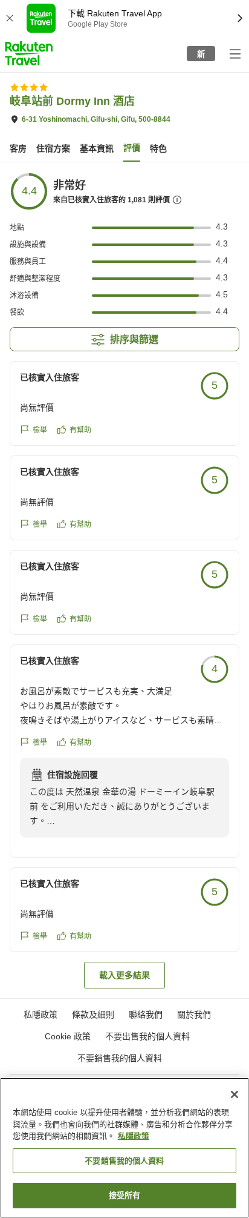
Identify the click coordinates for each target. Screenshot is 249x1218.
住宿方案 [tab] (53, 148)
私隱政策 (133, 1135)
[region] (124, 1147)
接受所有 (125, 1195)
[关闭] (234, 1094)
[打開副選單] (234, 53)
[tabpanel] (124, 580)
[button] (29, 53)
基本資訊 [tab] (97, 148)
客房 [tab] (18, 148)
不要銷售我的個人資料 (119, 1058)
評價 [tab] (131, 148)
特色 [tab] (158, 148)
